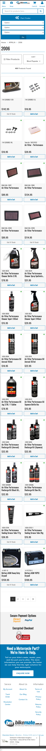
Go (23, 37)
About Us (23, 689)
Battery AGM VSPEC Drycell (32, 574)
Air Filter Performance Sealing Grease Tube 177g (11, 531)
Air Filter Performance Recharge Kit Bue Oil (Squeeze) (33, 489)
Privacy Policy (38, 698)
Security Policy (38, 713)
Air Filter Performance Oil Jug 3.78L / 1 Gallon (11, 403)
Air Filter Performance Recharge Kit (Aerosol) (10, 446)
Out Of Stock (11, 114)
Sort (33, 57)
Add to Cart (34, 114)
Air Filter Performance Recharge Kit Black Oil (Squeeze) (10, 489)
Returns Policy (38, 705)
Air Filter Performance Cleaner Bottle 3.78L (10, 275)
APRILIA (12, 42)
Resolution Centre (8, 703)
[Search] (41, 11)
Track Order (7, 695)
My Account (7, 689)
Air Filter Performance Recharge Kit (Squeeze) (33, 446)
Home (3, 42)
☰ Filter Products (12, 59)
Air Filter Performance (10, 187)
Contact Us (23, 699)
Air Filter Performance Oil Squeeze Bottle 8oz (34, 403)
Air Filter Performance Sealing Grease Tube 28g (34, 531)
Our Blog (23, 694)
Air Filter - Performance (34, 145)
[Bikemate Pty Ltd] (23, 3)
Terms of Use (38, 690)
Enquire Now (23, 673)
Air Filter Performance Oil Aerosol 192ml (11, 360)
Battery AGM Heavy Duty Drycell (11, 574)
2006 (20, 42)
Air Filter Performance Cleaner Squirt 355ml (10, 317)
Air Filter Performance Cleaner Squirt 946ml (33, 317)
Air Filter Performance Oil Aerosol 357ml (34, 360)
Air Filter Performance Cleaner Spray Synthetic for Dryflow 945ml (34, 275)
